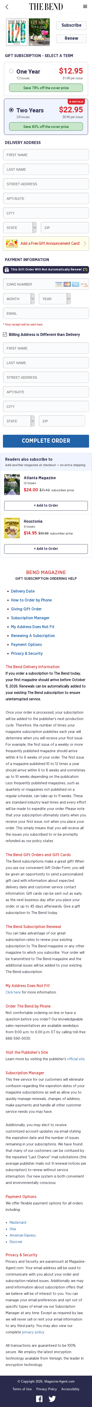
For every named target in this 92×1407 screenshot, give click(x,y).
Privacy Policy (46, 1389)
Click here (13, 992)
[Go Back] (7, 7)
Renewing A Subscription (33, 636)
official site (76, 1059)
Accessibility (70, 1389)
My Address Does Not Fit (32, 627)
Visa (13, 1229)
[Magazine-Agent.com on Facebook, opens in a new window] (39, 1398)
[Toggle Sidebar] (85, 7)
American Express (23, 1235)
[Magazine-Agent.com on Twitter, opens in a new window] (52, 1398)
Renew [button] (71, 38)
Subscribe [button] (71, 25)
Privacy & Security (27, 654)
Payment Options (26, 645)
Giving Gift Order (26, 609)
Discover (16, 1242)
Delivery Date (23, 591)
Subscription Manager (30, 618)
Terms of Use (22, 1389)
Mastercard (18, 1222)
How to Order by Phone (31, 600)
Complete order (46, 441)
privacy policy (33, 1332)
